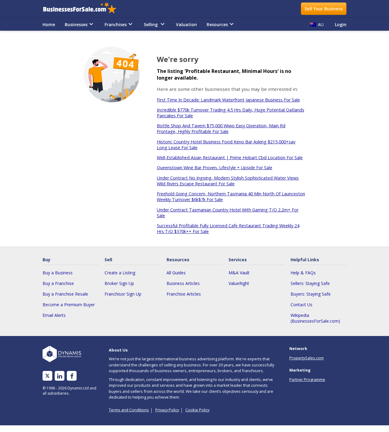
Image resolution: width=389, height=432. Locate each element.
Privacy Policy (167, 410)
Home (49, 24)
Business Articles (183, 283)
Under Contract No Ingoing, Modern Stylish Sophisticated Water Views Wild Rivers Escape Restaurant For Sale (228, 181)
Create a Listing (120, 273)
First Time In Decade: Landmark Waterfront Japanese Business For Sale (228, 100)
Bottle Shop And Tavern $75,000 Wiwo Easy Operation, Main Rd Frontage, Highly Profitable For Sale (221, 128)
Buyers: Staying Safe (311, 294)
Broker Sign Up (119, 283)
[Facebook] (72, 376)
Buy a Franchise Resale (65, 294)
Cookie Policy (197, 410)
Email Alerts (54, 315)
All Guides (176, 273)
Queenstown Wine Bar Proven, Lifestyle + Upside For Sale (214, 167)
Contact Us (301, 304)
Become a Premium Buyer (69, 304)
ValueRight (239, 283)
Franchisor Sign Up (123, 294)
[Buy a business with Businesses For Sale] (84, 8)
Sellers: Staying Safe (310, 283)
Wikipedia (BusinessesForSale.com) (315, 318)
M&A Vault (239, 273)
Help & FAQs (303, 273)
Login (340, 24)
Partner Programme (307, 379)
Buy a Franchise (58, 283)
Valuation (186, 24)
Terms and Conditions (129, 410)
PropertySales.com (306, 358)
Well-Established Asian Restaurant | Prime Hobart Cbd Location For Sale (230, 157)
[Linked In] (59, 376)
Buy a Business (58, 273)
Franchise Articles (184, 294)
